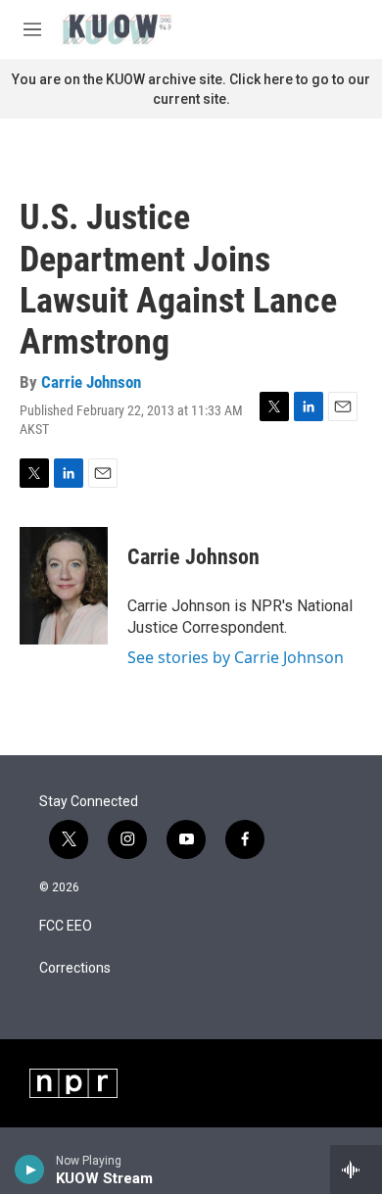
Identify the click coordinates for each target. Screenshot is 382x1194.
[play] (30, 1169)
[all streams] (356, 1169)
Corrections (75, 968)
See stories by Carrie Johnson (235, 657)
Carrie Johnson (91, 382)
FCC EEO (65, 926)
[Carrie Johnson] (64, 586)
